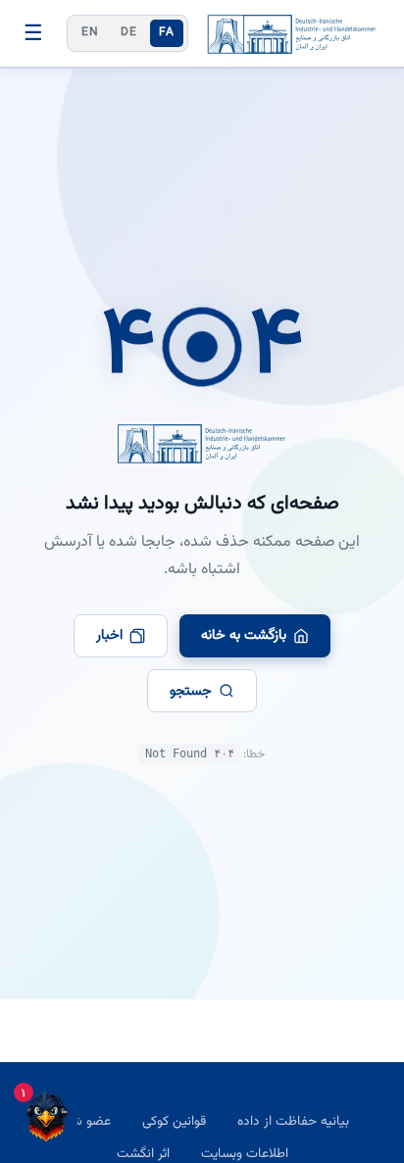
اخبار (109, 635)
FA (166, 32)
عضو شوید (83, 1121)
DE (128, 32)
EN (89, 32)
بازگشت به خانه (243, 635)
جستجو (191, 691)
